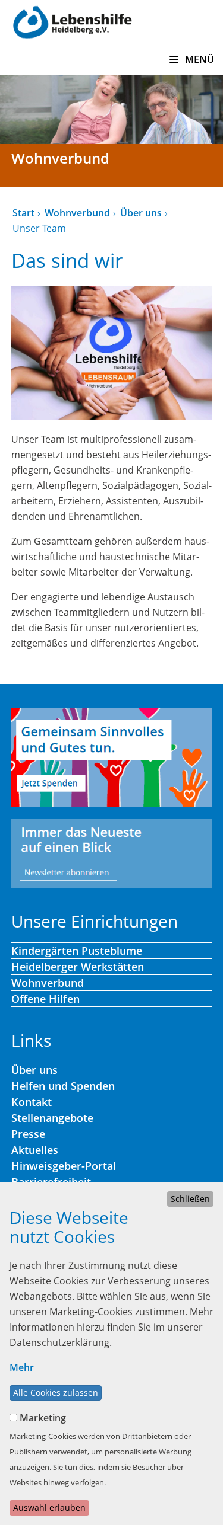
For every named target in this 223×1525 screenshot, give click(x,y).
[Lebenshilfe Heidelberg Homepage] (72, 20)
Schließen (190, 1198)
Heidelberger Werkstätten (77, 967)
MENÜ (198, 59)
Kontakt (31, 1102)
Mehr (22, 1367)
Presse (28, 1134)
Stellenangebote (52, 1118)
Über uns (141, 212)
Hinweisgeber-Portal (63, 1166)
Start (23, 212)
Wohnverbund (77, 212)
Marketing (43, 1417)
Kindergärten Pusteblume (76, 951)
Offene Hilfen (45, 999)
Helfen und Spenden (63, 1086)
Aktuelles (34, 1150)
